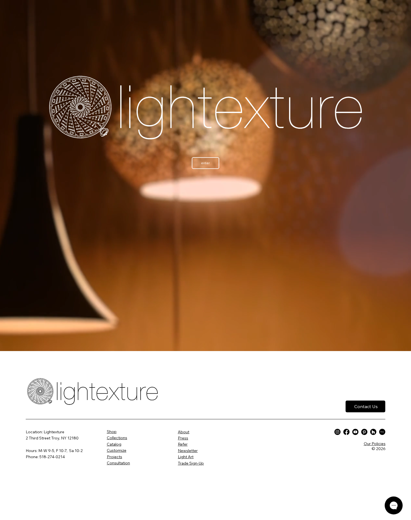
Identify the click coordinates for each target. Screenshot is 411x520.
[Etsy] (382, 432)
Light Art (185, 456)
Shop (112, 431)
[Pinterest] (364, 432)
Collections (117, 437)
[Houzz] (373, 432)
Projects (114, 456)
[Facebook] (346, 432)
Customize (116, 450)
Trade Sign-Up (191, 463)
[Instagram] (337, 432)
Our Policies (375, 443)
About (183, 431)
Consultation (118, 462)
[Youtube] (355, 432)
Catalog (114, 444)
